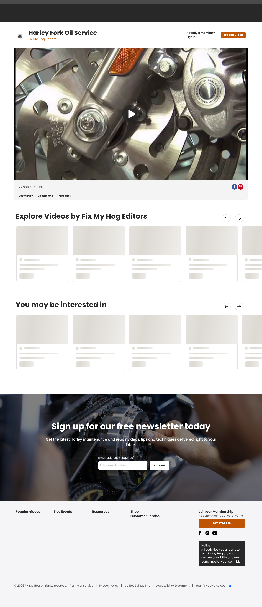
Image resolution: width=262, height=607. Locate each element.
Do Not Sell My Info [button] (137, 586)
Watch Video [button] (233, 35)
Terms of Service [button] (81, 586)
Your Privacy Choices (210, 586)
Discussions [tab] (45, 196)
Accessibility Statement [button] (173, 586)
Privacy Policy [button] (109, 586)
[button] (201, 35)
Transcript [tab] (64, 196)
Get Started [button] (222, 523)
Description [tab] (26, 196)
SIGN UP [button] (159, 465)
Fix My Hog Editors (42, 39)
